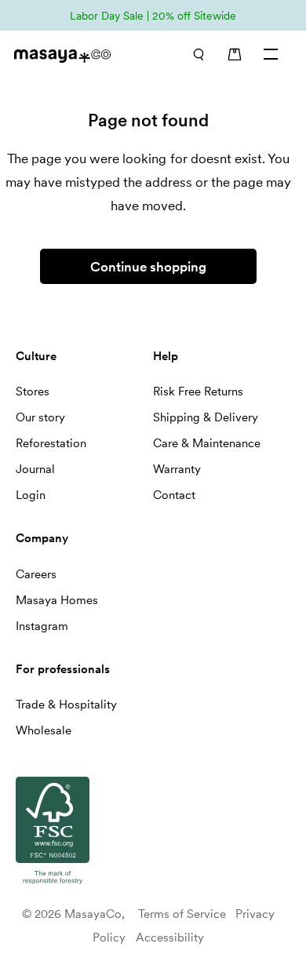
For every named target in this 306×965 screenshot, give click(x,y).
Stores (32, 391)
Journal (35, 469)
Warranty (177, 469)
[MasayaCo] (73, 56)
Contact (174, 495)
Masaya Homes (57, 600)
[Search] (198, 54)
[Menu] (271, 54)
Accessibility (170, 937)
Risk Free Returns (198, 391)
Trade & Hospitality (66, 704)
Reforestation (51, 443)
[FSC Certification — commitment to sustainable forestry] (52, 885)
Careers (36, 574)
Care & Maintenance (206, 443)
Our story (40, 417)
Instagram (42, 626)
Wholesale (43, 730)
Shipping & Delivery (205, 417)
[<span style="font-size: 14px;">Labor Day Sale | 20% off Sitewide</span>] (153, 15)
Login (31, 495)
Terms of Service (182, 914)
